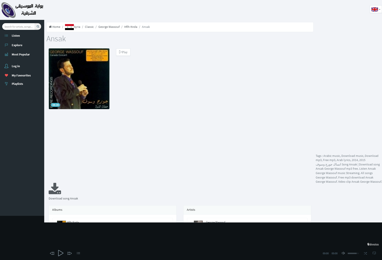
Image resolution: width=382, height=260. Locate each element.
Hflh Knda (130, 27)
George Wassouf (109, 27)
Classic (89, 27)
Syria (77, 27)
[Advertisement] (124, 10)
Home (56, 27)
